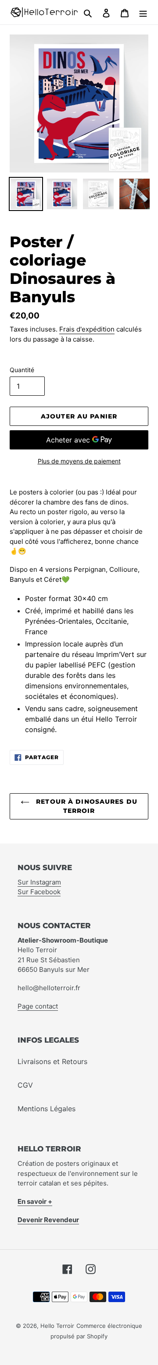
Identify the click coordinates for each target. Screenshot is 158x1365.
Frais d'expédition (87, 329)
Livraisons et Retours (52, 1061)
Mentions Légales (46, 1108)
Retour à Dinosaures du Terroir (85, 806)
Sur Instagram (39, 882)
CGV (25, 1085)
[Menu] (143, 12)
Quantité (22, 369)
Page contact (38, 1006)
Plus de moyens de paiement (79, 461)
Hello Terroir (57, 1325)
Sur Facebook (39, 892)
